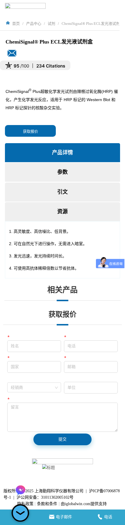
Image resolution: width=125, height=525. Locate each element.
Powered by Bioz (14, 80)
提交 (62, 439)
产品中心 (33, 23)
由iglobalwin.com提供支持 (84, 504)
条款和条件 (47, 504)
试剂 (51, 23)
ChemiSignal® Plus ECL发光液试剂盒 (93, 23)
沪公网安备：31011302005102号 (45, 497)
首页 (16, 23)
